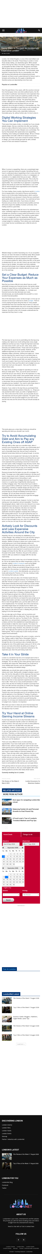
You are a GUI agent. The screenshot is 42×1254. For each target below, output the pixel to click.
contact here (30, 1226)
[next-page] (6, 827)
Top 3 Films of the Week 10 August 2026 (26, 1035)
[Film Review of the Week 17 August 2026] (7, 1000)
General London (10, 35)
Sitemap (4, 1136)
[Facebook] (18, 1240)
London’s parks (13, 571)
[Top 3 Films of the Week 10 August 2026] (7, 1037)
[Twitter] (24, 1240)
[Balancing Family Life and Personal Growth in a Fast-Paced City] (7, 811)
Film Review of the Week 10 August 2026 (26, 1026)
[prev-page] (3, 827)
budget (31, 301)
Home (2, 35)
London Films (6, 1128)
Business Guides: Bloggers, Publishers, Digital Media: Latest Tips (25, 1017)
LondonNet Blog (7, 1182)
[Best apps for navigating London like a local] (7, 802)
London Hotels (6, 1131)
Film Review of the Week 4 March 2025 (10, 782)
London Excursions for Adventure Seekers (32, 782)
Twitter (4, 1188)
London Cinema (7, 1125)
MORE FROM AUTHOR (12, 794)
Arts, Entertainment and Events (6, 822)
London (37, 191)
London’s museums (19, 563)
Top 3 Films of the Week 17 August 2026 (26, 1007)
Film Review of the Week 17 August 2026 (26, 998)
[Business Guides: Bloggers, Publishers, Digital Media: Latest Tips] (7, 1019)
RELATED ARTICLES (12, 790)
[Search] (39, 30)
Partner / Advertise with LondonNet (13, 1139)
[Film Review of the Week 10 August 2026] (7, 1028)
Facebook (5, 1185)
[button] (3, 30)
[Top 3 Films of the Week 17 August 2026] (7, 1010)
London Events (6, 1133)
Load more (20, 1044)
